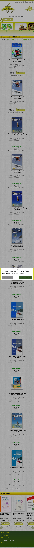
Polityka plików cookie (17, 273)
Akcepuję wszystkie (25, 277)
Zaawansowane (7, 277)
